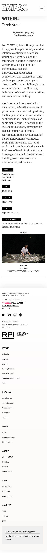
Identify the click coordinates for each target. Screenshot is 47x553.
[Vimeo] (9, 315)
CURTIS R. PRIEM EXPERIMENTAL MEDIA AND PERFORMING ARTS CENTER (15, 294)
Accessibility (7, 496)
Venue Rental (7, 471)
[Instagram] (3, 315)
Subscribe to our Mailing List (20, 531)
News (4, 432)
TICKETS (8, 302)
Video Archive (7, 408)
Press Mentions (8, 437)
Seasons (5, 359)
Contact (5, 516)
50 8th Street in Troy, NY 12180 (14, 299)
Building (5, 462)
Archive (5, 364)
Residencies (7, 398)
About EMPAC (7, 457)
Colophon (6, 327)
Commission (7, 177)
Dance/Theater (8, 368)
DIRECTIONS (7, 305)
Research (6, 412)
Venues (5, 466)
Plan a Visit (6, 486)
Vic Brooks (7, 201)
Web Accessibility (21, 324)
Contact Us (6, 308)
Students (5, 417)
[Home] (15, 8)
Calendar (5, 354)
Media (5, 426)
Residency (6, 180)
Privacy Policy (7, 324)
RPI (10, 321)
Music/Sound (8, 174)
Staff (4, 511)
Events (5, 348)
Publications (7, 442)
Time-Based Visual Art (11, 378)
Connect (6, 505)
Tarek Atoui (7, 190)
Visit (4, 480)
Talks (4, 383)
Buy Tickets (6, 491)
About (5, 450)
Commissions (7, 403)
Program (6, 392)
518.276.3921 (17, 302)
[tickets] (3, 302)
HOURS (16, 305)
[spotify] (14, 315)
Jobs (4, 520)
